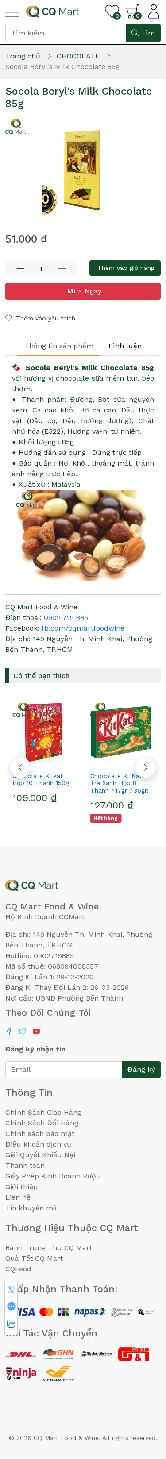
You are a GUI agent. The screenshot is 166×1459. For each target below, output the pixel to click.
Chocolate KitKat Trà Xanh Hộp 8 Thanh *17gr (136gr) (119, 783)
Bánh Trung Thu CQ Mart (48, 1247)
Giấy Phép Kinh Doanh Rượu (53, 1176)
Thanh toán (25, 1165)
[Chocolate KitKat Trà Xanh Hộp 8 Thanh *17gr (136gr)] (122, 732)
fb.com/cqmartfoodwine (83, 628)
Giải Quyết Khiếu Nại (40, 1155)
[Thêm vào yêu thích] (28, 760)
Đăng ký (141, 1069)
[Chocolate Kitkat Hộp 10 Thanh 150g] (44, 732)
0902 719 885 (66, 617)
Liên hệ (18, 1197)
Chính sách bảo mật (39, 1133)
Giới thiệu (21, 1186)
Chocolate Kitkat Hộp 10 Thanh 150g (40, 779)
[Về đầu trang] (141, 1404)
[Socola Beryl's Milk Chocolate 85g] (83, 168)
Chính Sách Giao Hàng (43, 1112)
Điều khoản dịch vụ (38, 1144)
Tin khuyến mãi (32, 1208)
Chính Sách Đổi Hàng (41, 1123)
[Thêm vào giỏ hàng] (60, 760)
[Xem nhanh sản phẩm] (44, 760)
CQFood (18, 1269)
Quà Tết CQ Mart (34, 1258)
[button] (145, 767)
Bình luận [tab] (125, 346)
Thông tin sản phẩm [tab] (58, 346)
